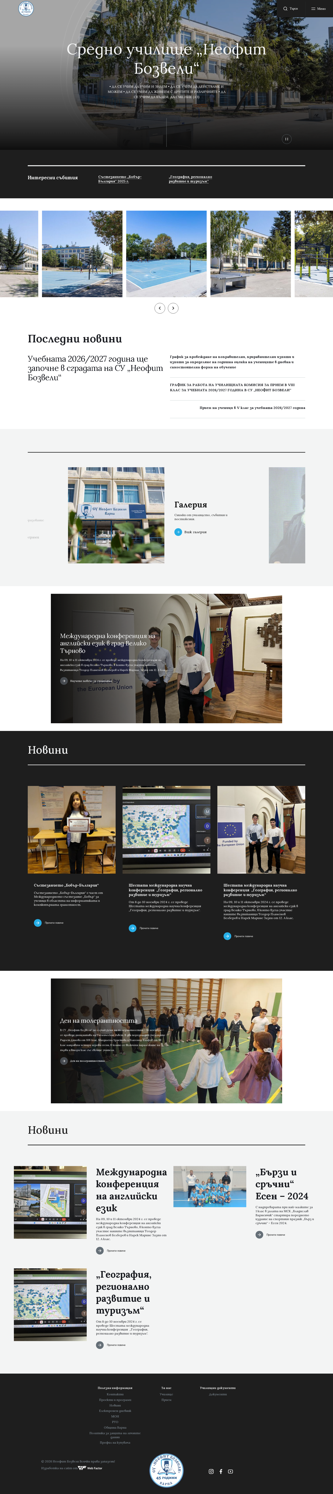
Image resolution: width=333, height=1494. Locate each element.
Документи (218, 1394)
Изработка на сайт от (59, 1468)
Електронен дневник (115, 1411)
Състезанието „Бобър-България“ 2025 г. (120, 178)
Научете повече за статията (91, 681)
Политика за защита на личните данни (115, 1435)
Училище (166, 1394)
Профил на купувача (115, 1442)
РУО (115, 1422)
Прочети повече (54, 922)
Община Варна (115, 1427)
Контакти (115, 1394)
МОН (115, 1416)
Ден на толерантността (87, 1061)
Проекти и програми (115, 1400)
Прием (166, 1400)
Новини (115, 1405)
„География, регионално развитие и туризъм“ (190, 178)
